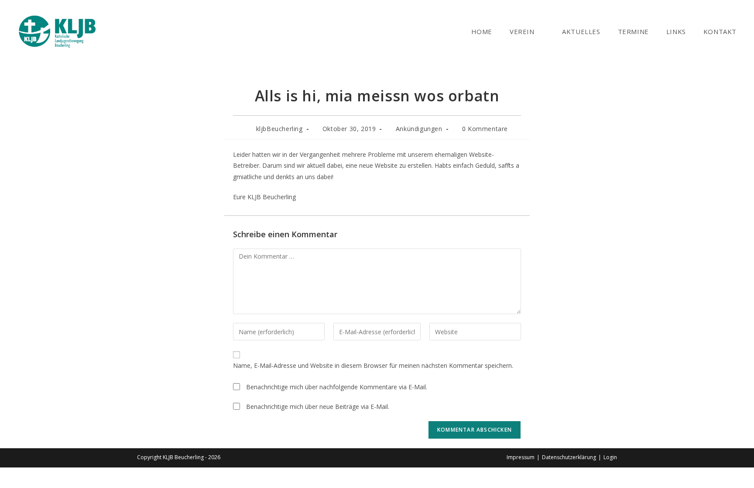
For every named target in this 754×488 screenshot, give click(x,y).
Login (610, 457)
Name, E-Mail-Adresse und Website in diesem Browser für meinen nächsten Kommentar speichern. (373, 365)
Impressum (521, 457)
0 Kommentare (485, 129)
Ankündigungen (419, 129)
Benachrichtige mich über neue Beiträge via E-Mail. (317, 406)
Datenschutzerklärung (569, 457)
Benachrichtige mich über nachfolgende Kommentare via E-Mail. (336, 387)
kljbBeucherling (279, 129)
